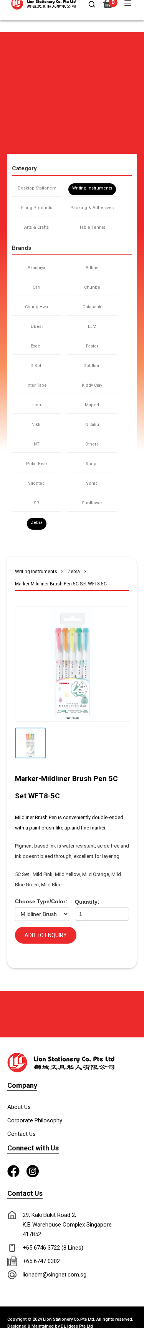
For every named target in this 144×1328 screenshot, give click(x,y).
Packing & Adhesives (92, 207)
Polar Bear (36, 463)
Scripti (92, 463)
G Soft (36, 365)
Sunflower (92, 502)
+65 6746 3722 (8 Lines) (53, 1247)
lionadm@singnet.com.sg (54, 1274)
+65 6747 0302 (41, 1261)
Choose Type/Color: (41, 901)
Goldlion (92, 365)
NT (37, 444)
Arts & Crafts (36, 227)
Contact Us (21, 1133)
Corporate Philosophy (34, 1120)
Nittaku (92, 424)
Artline (92, 267)
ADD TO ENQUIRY (46, 935)
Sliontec (36, 483)
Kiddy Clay (92, 385)
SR (36, 502)
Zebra (37, 522)
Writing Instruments (92, 188)
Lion (36, 404)
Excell (37, 346)
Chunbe (92, 287)
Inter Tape (36, 385)
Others (92, 444)
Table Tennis (92, 227)
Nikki (36, 424)
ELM (92, 326)
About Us (19, 1107)
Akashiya (36, 267)
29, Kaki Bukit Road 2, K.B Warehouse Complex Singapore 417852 (67, 1225)
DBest (37, 326)
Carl (36, 287)
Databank (92, 306)
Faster (92, 346)
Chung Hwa (36, 306)
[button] (10, 36)
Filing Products (36, 207)
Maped (92, 404)
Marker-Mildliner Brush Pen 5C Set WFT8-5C (61, 584)
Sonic (92, 483)
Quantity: (87, 902)
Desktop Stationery (37, 188)
